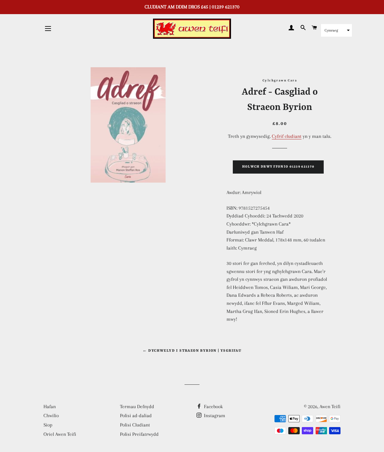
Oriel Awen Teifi (60, 434)
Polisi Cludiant (135, 425)
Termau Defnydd (137, 406)
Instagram (214, 415)
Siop (48, 425)
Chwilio (51, 415)
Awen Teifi (330, 406)
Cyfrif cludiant (287, 136)
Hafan (50, 406)
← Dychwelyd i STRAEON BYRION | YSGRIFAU (192, 351)
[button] (336, 30)
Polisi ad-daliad (136, 415)
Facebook (213, 406)
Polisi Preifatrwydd (139, 434)
